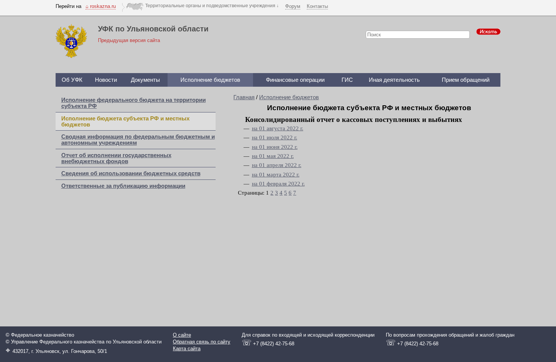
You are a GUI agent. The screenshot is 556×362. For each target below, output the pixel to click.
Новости (106, 80)
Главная (244, 97)
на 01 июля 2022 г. (274, 137)
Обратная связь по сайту (201, 342)
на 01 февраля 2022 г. (278, 184)
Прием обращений (465, 80)
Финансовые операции (295, 80)
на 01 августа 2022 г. (277, 128)
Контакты (317, 6)
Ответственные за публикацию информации (123, 186)
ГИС (347, 80)
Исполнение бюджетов (210, 80)
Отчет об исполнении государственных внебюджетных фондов (116, 158)
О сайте (182, 335)
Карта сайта (186, 348)
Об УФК (72, 80)
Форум (292, 6)
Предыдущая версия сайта (129, 40)
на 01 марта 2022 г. (276, 175)
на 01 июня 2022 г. (275, 147)
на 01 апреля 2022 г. (276, 165)
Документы (145, 80)
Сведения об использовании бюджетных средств (130, 173)
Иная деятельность (394, 80)
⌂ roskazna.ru (100, 6)
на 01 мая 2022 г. (273, 156)
